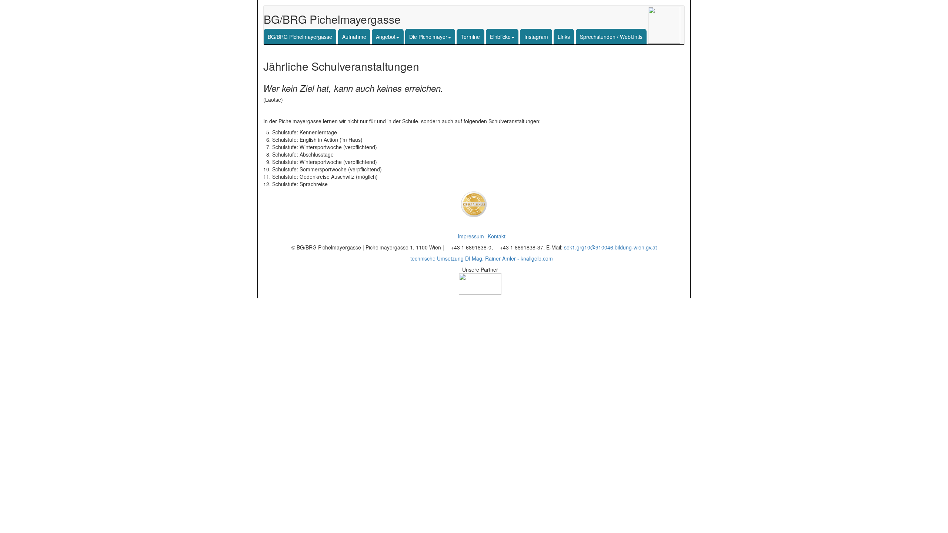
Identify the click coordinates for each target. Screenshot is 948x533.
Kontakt (496, 236)
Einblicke (500, 36)
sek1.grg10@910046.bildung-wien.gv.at (610, 247)
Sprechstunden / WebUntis (611, 36)
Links (564, 36)
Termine (470, 36)
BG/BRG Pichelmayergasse (300, 36)
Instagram (536, 36)
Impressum (471, 236)
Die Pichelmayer (428, 36)
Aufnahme (354, 36)
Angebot (385, 36)
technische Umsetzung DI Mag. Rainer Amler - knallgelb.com (481, 258)
